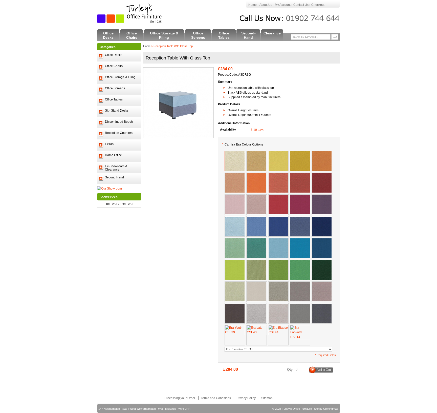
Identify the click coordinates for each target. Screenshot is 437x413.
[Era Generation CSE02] (300, 284)
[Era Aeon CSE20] (278, 240)
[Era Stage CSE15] (322, 240)
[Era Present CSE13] (322, 305)
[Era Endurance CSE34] (257, 262)
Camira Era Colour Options (242, 144)
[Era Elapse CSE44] (278, 327)
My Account (283, 5)
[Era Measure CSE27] (322, 153)
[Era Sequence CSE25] (235, 175)
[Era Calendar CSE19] (235, 197)
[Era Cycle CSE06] (278, 197)
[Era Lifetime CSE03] (278, 153)
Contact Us (301, 5)
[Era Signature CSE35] (322, 262)
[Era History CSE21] (235, 305)
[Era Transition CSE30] (235, 153)
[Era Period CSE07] (235, 262)
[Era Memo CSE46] (257, 305)
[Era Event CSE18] (300, 262)
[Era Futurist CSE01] (257, 284)
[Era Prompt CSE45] (278, 284)
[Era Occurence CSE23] (322, 284)
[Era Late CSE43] (257, 327)
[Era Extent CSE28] (322, 175)
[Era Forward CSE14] (300, 327)
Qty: (290, 369)
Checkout (317, 5)
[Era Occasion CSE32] (300, 153)
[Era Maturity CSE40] (322, 218)
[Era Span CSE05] (257, 175)
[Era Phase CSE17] (300, 197)
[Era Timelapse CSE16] (278, 262)
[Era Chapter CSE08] (257, 218)
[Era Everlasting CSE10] (300, 240)
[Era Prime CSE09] (322, 197)
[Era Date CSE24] (257, 197)
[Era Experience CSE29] (300, 175)
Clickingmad (330, 408)
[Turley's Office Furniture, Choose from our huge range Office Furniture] (129, 13)
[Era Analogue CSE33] (235, 284)
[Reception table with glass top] (178, 70)
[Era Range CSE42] (300, 218)
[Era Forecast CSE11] (300, 305)
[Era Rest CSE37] (257, 240)
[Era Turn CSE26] (278, 175)
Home (252, 5)
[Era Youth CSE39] (235, 327)
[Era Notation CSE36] (235, 240)
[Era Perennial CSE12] (278, 218)
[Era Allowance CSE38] (235, 218)
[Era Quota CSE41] (278, 305)
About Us (265, 5)
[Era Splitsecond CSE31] (257, 153)
